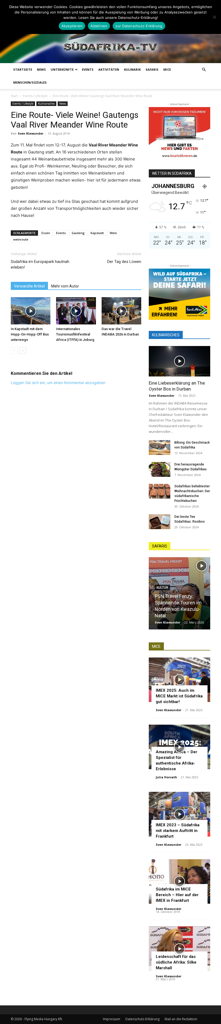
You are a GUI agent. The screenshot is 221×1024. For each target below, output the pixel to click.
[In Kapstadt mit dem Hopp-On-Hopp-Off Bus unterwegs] (30, 310)
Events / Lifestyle (35, 96)
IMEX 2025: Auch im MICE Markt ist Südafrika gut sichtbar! (179, 696)
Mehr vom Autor (65, 286)
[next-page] (22, 350)
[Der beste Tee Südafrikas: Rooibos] (159, 521)
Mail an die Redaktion (181, 1019)
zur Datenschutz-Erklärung (138, 26)
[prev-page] (14, 350)
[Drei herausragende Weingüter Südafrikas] (159, 469)
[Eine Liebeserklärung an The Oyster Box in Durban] (179, 361)
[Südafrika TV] (110, 35)
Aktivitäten (108, 69)
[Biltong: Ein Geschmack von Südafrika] (159, 447)
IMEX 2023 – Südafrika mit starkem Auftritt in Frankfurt (177, 831)
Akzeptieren (72, 26)
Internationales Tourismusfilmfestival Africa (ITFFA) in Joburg (75, 334)
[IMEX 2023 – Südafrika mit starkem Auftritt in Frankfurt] (179, 814)
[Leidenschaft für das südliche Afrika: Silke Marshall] (179, 948)
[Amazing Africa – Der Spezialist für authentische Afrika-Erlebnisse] (179, 747)
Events (88, 69)
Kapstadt (97, 233)
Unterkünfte (62, 69)
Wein (113, 233)
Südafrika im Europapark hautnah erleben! (40, 264)
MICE (167, 69)
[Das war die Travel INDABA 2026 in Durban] (121, 310)
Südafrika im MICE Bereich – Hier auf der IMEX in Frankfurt (177, 895)
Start (14, 96)
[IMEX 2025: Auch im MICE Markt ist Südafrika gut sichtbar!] (179, 679)
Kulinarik (132, 69)
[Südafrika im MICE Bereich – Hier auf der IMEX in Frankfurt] (179, 881)
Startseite (22, 69)
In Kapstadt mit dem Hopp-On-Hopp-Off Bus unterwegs (30, 334)
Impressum (111, 1019)
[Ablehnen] (214, 17)
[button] (203, 69)
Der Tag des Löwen (124, 261)
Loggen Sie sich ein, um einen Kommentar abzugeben (58, 382)
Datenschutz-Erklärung (142, 1019)
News (41, 69)
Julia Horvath (166, 777)
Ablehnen (99, 26)
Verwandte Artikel (29, 286)
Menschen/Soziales (30, 82)
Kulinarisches (46, 103)
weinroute (20, 239)
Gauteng (78, 233)
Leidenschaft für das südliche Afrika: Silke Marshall (176, 962)
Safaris (152, 69)
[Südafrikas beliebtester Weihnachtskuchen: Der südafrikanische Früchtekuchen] (159, 491)
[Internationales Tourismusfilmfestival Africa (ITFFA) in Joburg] (76, 310)
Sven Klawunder (30, 133)
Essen (46, 233)
